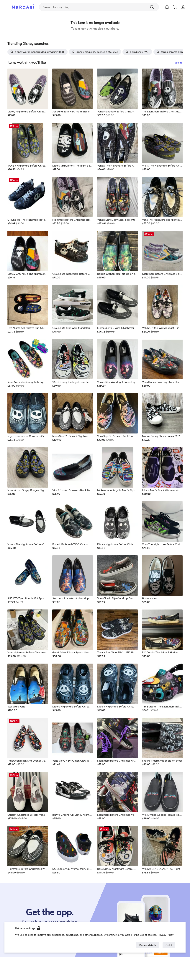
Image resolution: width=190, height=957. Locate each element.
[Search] (152, 7)
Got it (168, 945)
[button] (167, 7)
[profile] (183, 7)
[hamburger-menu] (6, 7)
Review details (146, 945)
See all (178, 62)
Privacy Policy (166, 934)
